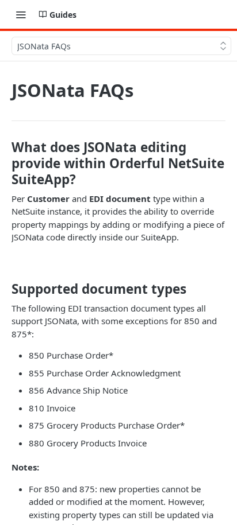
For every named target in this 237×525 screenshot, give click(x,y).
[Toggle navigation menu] (21, 14)
